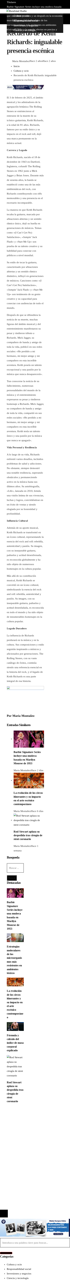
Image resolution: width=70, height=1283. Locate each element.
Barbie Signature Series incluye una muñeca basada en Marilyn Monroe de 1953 (36, 1148)
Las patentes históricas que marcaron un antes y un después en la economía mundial (34, 16)
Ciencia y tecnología (24, 1115)
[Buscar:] (15, 868)
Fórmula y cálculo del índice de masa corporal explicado (15, 1043)
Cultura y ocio (14, 26)
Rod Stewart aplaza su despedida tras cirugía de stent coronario (28, 835)
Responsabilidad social (26, 1129)
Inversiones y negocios (26, 1125)
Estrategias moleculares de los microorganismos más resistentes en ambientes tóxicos (34, 1173)
